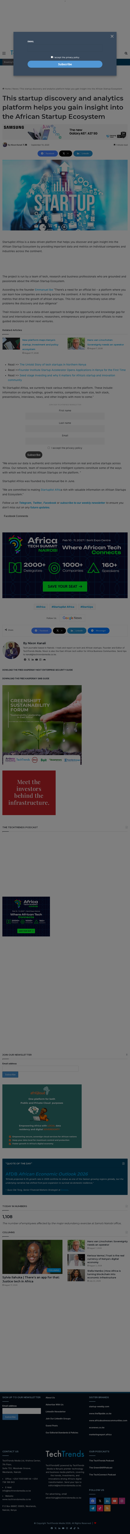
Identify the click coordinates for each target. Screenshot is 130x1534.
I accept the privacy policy (66, 57)
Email (31, 41)
